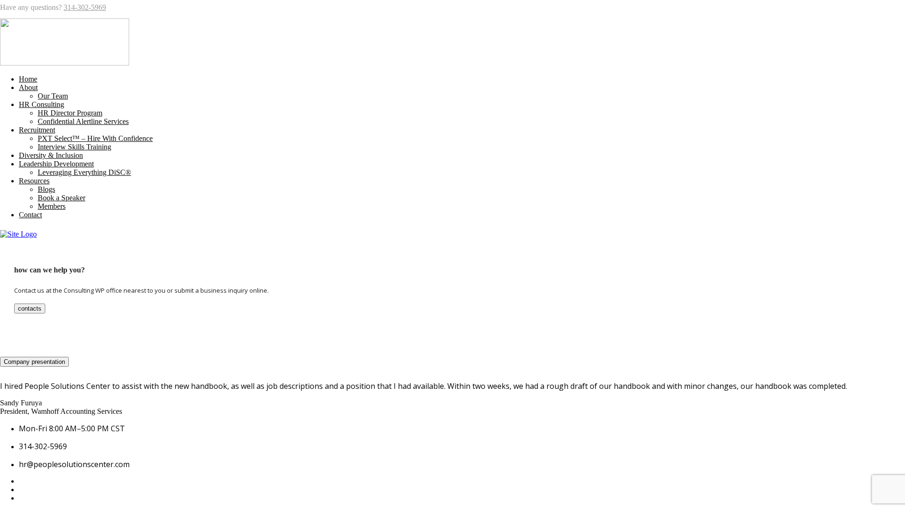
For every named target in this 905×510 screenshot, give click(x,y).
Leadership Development (56, 164)
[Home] (18, 234)
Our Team (53, 96)
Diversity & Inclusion (51, 155)
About (28, 87)
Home (28, 79)
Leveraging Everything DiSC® (84, 172)
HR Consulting (41, 104)
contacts (29, 308)
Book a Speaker (61, 198)
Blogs (46, 189)
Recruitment (37, 130)
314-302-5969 (85, 7)
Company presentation (34, 361)
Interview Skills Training (74, 147)
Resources (34, 181)
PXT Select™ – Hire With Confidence (95, 138)
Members (52, 206)
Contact (30, 215)
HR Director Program (70, 113)
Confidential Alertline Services (83, 121)
